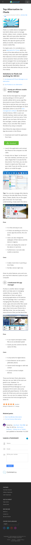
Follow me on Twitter (19, 429)
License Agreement (15, 540)
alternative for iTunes (12, 50)
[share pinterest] (11, 528)
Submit (10, 466)
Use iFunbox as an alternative (13, 84)
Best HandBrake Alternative (13, 417)
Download (13, 143)
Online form (6, 504)
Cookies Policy (20, 539)
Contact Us (5, 514)
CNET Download (7, 494)
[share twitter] (8, 528)
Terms (8, 539)
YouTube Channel (7, 489)
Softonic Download (7, 492)
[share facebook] (4, 528)
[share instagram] (15, 528)
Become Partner (7, 516)
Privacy (13, 539)
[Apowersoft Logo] (15, 2)
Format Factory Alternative (13, 419)
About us (5, 511)
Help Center (6, 502)
